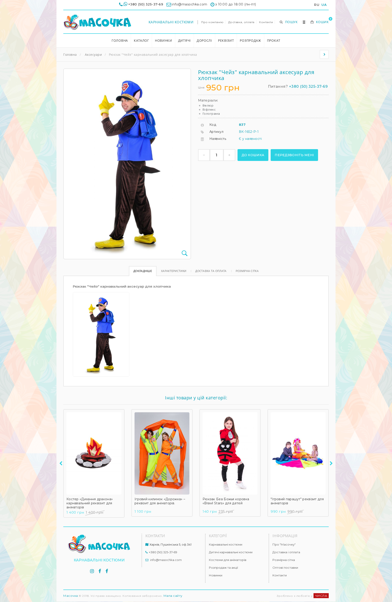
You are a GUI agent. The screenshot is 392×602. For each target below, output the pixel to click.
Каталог (141, 40)
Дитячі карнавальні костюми (230, 552)
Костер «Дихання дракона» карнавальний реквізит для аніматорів (89, 503)
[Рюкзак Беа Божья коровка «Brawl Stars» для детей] (230, 453)
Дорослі (204, 40)
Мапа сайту (173, 595)
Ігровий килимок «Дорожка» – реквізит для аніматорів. (160, 501)
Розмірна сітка (247, 271)
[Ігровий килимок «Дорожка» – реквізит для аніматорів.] (162, 453)
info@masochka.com (166, 560)
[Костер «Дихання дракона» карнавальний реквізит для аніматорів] (93, 453)
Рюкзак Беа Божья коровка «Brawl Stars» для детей (226, 501)
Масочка (70, 595)
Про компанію (212, 22)
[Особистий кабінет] (304, 22)
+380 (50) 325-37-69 (145, 4)
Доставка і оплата (286, 552)
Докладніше (142, 271)
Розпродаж (250, 40)
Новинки (163, 40)
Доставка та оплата (210, 271)
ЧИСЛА (321, 595)
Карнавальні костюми (171, 22)
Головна (120, 40)
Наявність (217, 139)
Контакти (266, 22)
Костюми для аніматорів (227, 560)
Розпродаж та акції (223, 567)
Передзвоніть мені (294, 155)
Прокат (273, 40)
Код (212, 125)
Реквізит (226, 40)
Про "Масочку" (284, 544)
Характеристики (173, 271)
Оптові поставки (285, 567)
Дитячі (184, 40)
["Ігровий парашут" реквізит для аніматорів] (298, 453)
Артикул (216, 132)
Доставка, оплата (241, 22)
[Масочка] (97, 22)
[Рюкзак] (324, 54)
